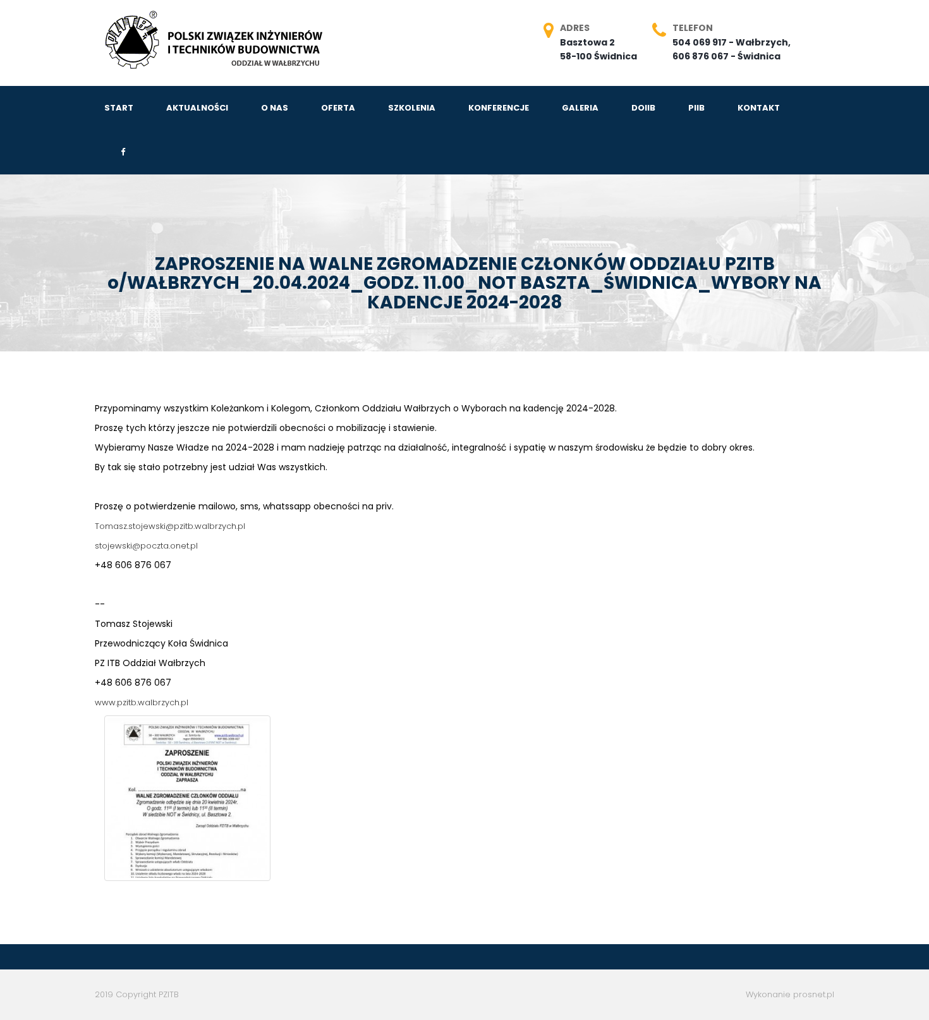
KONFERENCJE (498, 108)
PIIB (696, 108)
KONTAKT (759, 108)
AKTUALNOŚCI (197, 108)
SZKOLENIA (411, 108)
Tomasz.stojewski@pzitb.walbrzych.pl (170, 526)
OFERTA (338, 108)
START (118, 108)
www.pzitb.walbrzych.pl (141, 702)
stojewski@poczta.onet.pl (146, 546)
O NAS (274, 108)
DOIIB (643, 108)
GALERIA (580, 108)
